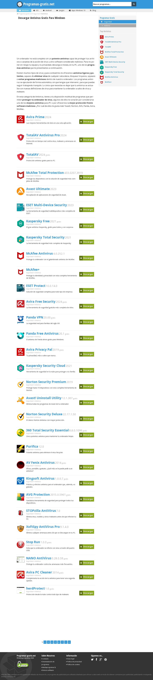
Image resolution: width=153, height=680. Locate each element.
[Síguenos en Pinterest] (105, 660)
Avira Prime (35, 117)
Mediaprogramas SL (49, 667)
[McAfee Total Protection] (21, 183)
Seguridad (29, 120)
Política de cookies (73, 664)
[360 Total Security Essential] (21, 441)
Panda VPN (34, 317)
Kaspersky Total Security (45, 237)
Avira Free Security (40, 301)
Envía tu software (48, 670)
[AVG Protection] (21, 505)
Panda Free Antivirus (42, 333)
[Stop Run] (21, 552)
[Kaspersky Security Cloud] (21, 376)
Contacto (45, 659)
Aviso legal (70, 659)
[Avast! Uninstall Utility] (21, 408)
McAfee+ (32, 269)
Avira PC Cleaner (39, 572)
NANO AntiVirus (38, 558)
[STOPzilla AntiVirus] (21, 521)
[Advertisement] (56, 38)
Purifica (32, 446)
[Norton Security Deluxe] (21, 424)
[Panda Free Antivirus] (21, 344)
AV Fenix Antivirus (40, 462)
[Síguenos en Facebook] (96, 660)
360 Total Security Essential (47, 430)
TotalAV (32, 154)
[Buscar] (133, 4)
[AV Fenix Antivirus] (21, 473)
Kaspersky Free (38, 221)
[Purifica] (21, 457)
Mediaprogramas (24, 658)
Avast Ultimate (38, 189)
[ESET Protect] (21, 296)
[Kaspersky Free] (21, 231)
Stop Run (33, 542)
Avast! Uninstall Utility (43, 398)
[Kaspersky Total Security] (21, 248)
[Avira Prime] (21, 127)
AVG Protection (38, 494)
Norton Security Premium (46, 382)
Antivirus (107, 26)
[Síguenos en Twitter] (92, 660)
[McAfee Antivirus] (21, 264)
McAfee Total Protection (45, 172)
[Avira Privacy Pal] (21, 360)
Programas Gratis (107, 18)
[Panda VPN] (21, 328)
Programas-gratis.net (38, 4)
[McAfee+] (21, 280)
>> (69, 642)
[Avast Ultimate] (21, 199)
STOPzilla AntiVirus (41, 510)
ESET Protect (35, 286)
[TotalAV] (21, 165)
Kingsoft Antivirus (40, 478)
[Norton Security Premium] (21, 392)
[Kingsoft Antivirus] (21, 489)
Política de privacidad (74, 662)
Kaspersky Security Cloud (45, 365)
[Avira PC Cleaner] (21, 583)
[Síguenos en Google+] (100, 660)
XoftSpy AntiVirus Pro (43, 526)
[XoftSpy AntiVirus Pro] (21, 536)
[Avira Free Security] (21, 311)
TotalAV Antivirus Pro (43, 135)
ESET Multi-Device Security (46, 205)
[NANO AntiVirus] (21, 566)
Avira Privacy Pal (39, 349)
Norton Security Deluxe (44, 414)
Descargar (88, 121)
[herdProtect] (21, 597)
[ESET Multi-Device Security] (21, 215)
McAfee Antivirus (39, 253)
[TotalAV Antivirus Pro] (21, 145)
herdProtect (35, 588)
